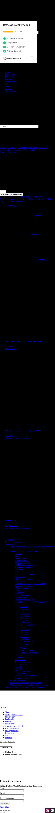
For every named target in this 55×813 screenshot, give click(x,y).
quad (52, 216)
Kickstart (19, 590)
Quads (7, 84)
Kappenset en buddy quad (25, 586)
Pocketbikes (10, 82)
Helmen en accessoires (14, 542)
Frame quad (20, 577)
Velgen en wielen (22, 671)
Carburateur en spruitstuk (25, 565)
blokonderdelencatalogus (29, 234)
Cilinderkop (25, 609)
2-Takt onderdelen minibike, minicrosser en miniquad (31, 547)
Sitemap (8, 737)
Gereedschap (10, 540)
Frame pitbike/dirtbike (24, 574)
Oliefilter (24, 632)
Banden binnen (21, 558)
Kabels (18, 581)
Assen (17, 556)
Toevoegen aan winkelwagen (11, 194)
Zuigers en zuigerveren (24, 678)
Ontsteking (24, 639)
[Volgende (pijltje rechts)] (4, 812)
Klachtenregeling (12, 728)
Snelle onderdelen (22, 662)
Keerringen (25, 613)
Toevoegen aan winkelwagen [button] (17, 438)
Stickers (18, 666)
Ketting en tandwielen (24, 588)
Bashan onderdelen (18, 680)
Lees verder (10, 348)
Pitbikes (8, 79)
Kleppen (23, 620)
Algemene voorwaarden (15, 726)
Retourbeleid (10, 733)
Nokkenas (24, 630)
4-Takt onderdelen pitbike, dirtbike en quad (28, 197)
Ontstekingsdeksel (27, 641)
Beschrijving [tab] (10, 206)
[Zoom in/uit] (1, 810)
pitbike (38, 216)
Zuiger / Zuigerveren (28, 653)
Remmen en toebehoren (25, 657)
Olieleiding (24, 634)
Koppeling (19, 593)
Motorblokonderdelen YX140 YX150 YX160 (33, 602)
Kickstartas (24, 616)
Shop (7, 86)
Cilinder (23, 607)
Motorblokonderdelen (18, 199)
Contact (8, 89)
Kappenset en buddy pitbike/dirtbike (30, 583)
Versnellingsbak (26, 650)
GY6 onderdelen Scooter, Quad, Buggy (26, 683)
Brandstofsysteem (22, 563)
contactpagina (41, 259)
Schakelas (24, 646)
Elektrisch (19, 570)
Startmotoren (20, 664)
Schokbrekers (20, 660)
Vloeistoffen (20, 673)
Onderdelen (11, 148)
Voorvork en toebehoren (25, 676)
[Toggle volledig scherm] (4, 810)
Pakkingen (24, 643)
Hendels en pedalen (23, 579)
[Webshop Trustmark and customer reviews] (4, 10)
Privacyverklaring (12, 731)
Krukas (23, 627)
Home (7, 72)
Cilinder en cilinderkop (24, 567)
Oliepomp (24, 636)
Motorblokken (21, 597)
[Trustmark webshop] (16, 697)
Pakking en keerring (23, 655)
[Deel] (6, 810)
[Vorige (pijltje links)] (1, 812)
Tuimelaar (24, 648)
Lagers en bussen (22, 595)
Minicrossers (10, 75)
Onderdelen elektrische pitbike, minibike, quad (29, 685)
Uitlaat (18, 669)
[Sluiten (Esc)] (9, 810)
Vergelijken (4, 807)
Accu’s (18, 554)
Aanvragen (5, 803)
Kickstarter (24, 618)
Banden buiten (21, 560)
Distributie (12, 152)
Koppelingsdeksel (27, 625)
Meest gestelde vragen (14, 714)
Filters (17, 572)
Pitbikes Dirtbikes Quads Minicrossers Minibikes (25, 687)
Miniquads (9, 77)
